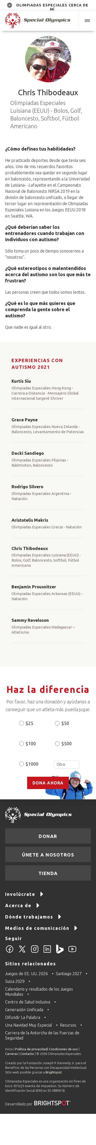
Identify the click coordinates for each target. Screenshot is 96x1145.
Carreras (11, 1053)
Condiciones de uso (63, 1049)
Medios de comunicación (37, 928)
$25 (29, 723)
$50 (65, 723)
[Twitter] (22, 952)
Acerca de (18, 905)
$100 (31, 743)
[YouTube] (72, 952)
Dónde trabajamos (29, 916)
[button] (87, 20)
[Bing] (59, 952)
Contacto (27, 1053)
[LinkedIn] (47, 952)
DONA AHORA (48, 783)
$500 (66, 743)
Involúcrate (20, 894)
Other (66, 764)
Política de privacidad (31, 1049)
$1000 (32, 763)
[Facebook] (9, 952)
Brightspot (54, 1072)
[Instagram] (34, 952)
